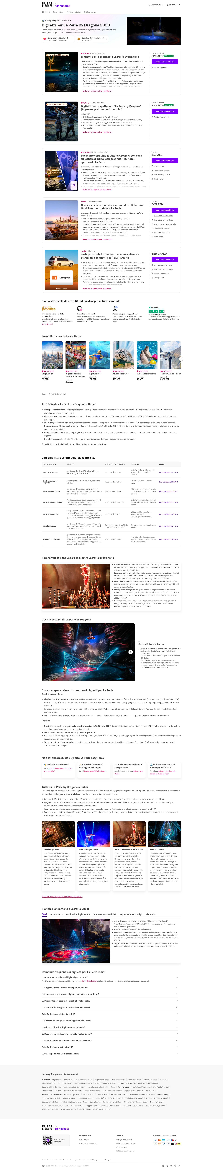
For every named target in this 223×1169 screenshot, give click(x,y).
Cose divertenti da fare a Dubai (135, 1102)
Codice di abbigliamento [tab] (78, 914)
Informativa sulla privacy (125, 1143)
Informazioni (58, 12)
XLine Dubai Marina (68, 1109)
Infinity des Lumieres (50, 1109)
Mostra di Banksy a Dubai (155, 1105)
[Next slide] (75, 72)
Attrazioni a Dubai (74, 12)
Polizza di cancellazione (125, 1151)
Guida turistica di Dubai (51, 1098)
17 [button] (87, 103)
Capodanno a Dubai (85, 1098)
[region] (61, 72)
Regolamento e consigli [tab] (131, 914)
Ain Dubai (163, 1079)
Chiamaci (85, 1139)
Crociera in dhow (134, 1079)
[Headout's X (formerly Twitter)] (179, 1166)
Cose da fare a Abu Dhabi (102, 1109)
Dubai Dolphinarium (84, 1079)
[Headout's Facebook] (175, 1166)
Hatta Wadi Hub (77, 1105)
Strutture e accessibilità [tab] (104, 914)
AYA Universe (151, 1091)
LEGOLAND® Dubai (92, 1091)
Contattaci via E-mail (89, 1143)
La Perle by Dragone (90, 981)
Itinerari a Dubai (69, 1098)
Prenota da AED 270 (167, 472)
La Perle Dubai (102, 1094)
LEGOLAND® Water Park (112, 1091)
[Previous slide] (48, 72)
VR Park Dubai (88, 1094)
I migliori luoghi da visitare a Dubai (74, 1102)
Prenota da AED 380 (167, 491)
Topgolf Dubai (91, 1105)
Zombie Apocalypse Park (109, 1105)
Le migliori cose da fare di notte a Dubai (105, 1102)
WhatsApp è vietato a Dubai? (157, 1098)
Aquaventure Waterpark (134, 1091)
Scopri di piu (46, 324)
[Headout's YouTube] (171, 1166)
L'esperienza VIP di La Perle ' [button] (95, 771)
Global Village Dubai (72, 1094)
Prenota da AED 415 (167, 526)
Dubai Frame (68, 1079)
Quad (113, 1087)
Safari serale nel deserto (51, 1087)
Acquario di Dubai (102, 1079)
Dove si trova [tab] (56, 914)
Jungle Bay (126, 1105)
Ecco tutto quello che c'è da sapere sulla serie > (62, 896)
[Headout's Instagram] (167, 1166)
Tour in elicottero (64, 1083)
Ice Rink (58, 1091)
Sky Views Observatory (83, 1083)
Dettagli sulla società (124, 1139)
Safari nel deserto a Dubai (148, 1083)
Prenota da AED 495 (167, 539)
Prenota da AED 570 (167, 502)
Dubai (44, 394)
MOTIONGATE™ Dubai (73, 1091)
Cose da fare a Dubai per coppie (108, 1098)
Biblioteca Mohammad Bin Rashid (55, 1105)
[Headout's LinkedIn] (163, 1166)
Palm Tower (138, 1105)
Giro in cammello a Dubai (98, 1087)
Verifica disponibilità (165, 61)
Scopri (47, 12)
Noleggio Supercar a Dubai (105, 1083)
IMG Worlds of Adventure (140, 1087)
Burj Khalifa (56, 1079)
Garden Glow (47, 1091)
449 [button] (88, 152)
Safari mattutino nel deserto (74, 1087)
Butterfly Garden (150, 1079)
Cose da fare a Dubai (50, 1102)
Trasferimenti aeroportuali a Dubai (141, 1094)
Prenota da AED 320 (167, 482)
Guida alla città (90, 12)
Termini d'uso (121, 1147)
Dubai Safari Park (118, 1079)
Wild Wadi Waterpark (161, 1087)
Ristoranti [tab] (150, 914)
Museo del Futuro (48, 1083)
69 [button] (88, 53)
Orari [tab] (44, 914)
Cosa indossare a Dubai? (133, 1098)
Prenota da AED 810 (167, 514)
